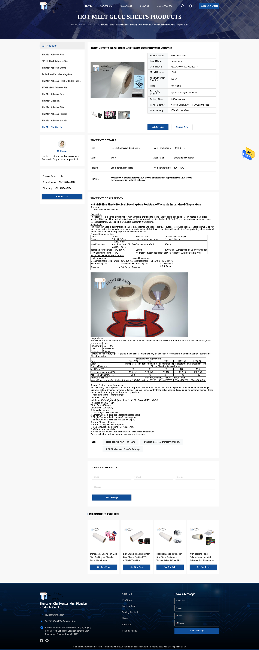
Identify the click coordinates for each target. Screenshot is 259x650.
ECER (183, 647)
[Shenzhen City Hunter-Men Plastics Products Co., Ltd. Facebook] (41, 640)
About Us (127, 593)
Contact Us (164, 5)
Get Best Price (158, 127)
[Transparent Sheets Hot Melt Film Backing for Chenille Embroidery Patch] (103, 531)
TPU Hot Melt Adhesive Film (55, 61)
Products (127, 600)
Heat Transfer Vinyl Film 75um (120, 442)
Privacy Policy (129, 630)
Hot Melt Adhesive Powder (54, 114)
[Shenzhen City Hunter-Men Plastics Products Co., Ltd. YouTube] (47, 640)
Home (88, 5)
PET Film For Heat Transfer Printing (123, 449)
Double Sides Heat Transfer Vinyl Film (162, 442)
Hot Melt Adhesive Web (53, 107)
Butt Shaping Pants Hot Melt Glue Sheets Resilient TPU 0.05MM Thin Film (136, 557)
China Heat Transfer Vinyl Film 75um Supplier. (95, 647)
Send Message (112, 497)
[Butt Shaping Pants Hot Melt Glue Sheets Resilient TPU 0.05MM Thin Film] (136, 531)
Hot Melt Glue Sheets (89, 24)
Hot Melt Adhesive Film (53, 54)
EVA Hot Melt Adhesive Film (55, 87)
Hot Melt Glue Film (51, 101)
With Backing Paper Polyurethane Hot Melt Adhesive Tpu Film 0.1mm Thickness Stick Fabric (202, 557)
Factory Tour (129, 606)
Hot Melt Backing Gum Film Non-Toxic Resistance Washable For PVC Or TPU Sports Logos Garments (169, 557)
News (125, 618)
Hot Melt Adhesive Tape (53, 94)
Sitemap (126, 624)
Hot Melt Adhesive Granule (54, 120)
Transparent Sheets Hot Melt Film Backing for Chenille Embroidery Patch (103, 557)
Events (144, 5)
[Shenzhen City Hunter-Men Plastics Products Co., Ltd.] (53, 6)
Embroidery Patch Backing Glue (57, 74)
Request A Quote (209, 5)
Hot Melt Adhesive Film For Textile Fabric (61, 81)
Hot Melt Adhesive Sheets (54, 68)
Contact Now (62, 197)
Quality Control (130, 612)
